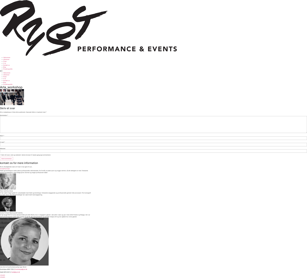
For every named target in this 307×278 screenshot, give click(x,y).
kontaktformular (5, 168)
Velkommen (6, 57)
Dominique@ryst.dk (21, 269)
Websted (2, 148)
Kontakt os (6, 65)
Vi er (4, 63)
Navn (2, 135)
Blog (4, 67)
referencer (6, 59)
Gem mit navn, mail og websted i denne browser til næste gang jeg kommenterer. (26, 155)
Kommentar (4, 115)
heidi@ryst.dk (15, 272)
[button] (153, 71)
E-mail (2, 142)
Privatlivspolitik (7, 69)
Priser (5, 61)
